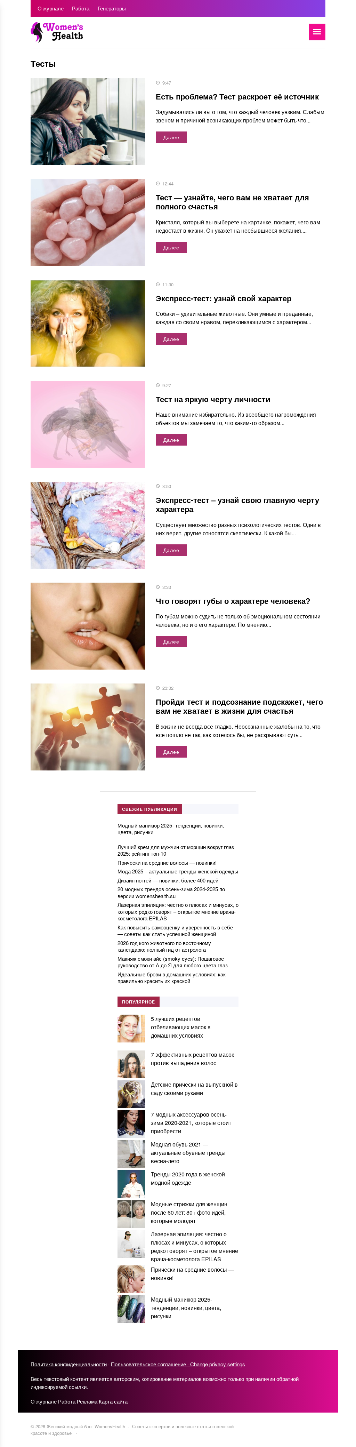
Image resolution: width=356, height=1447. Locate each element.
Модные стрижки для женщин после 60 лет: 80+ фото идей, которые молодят (189, 1212)
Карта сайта (113, 1401)
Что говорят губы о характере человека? (233, 600)
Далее (171, 137)
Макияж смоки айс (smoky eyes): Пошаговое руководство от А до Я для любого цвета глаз (173, 962)
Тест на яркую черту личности (213, 399)
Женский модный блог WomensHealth (83, 36)
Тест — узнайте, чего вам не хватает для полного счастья (232, 202)
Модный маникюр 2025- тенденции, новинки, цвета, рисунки (171, 829)
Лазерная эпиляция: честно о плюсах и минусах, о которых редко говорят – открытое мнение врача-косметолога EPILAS (178, 911)
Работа (66, 1401)
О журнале (44, 1401)
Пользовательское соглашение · (150, 1364)
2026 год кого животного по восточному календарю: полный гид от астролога (164, 946)
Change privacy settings (217, 1364)
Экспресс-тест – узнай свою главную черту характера (237, 504)
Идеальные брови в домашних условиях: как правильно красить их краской (172, 977)
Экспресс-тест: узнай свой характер (223, 298)
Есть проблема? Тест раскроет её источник (237, 96)
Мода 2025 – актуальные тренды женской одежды (178, 871)
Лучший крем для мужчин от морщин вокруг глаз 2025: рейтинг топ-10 (176, 850)
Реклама (87, 1401)
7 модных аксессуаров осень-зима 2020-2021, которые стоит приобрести (191, 1122)
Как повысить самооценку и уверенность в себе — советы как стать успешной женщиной (175, 931)
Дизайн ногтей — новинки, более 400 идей (168, 880)
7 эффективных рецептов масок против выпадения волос (192, 1058)
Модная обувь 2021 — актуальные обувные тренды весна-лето (188, 1152)
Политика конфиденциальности (69, 1364)
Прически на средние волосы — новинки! (167, 862)
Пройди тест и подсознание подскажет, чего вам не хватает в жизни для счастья (239, 706)
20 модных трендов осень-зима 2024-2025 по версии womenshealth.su (171, 892)
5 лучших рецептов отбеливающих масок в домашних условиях (181, 1027)
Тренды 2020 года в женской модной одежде (188, 1178)
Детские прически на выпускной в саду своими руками (194, 1088)
